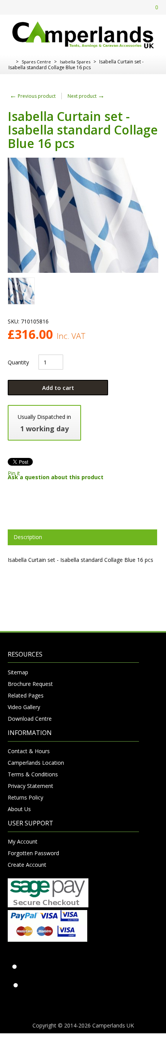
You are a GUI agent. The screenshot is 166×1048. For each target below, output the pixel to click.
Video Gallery (24, 707)
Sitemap (18, 672)
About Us (19, 809)
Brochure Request (30, 683)
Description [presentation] (28, 537)
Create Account (27, 864)
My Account (22, 841)
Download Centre (30, 718)
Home (10, 62)
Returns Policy (25, 797)
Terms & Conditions (33, 774)
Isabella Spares (75, 62)
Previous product (33, 96)
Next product (86, 96)
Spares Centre (36, 62)
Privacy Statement (30, 785)
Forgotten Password (33, 853)
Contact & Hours (29, 751)
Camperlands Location (36, 762)
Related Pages (26, 695)
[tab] (82, 537)
